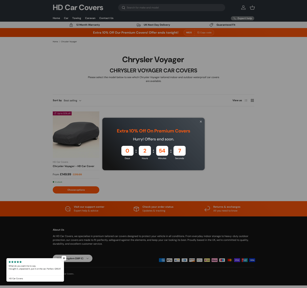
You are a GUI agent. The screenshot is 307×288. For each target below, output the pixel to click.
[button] (64, 258)
